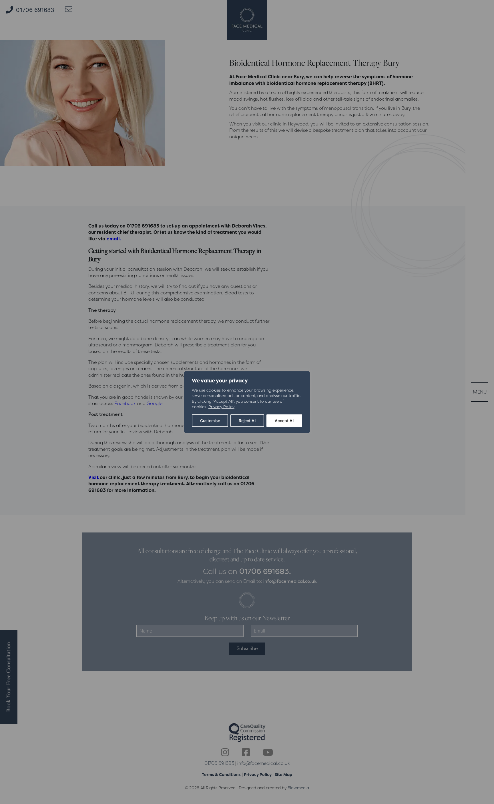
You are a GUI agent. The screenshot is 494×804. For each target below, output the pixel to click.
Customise (210, 420)
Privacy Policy (221, 406)
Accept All (284, 420)
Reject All (247, 420)
